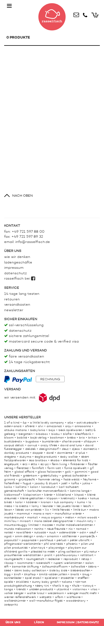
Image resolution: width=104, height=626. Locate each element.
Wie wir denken (17, 257)
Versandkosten (17, 304)
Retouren (12, 299)
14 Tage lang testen (21, 294)
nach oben (22, 195)
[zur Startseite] (52, 15)
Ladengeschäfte (18, 262)
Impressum (14, 268)
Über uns (13, 622)
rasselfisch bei (17, 278)
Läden (39, 622)
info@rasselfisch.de (32, 242)
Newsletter (13, 310)
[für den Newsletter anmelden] (76, 14)
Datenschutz (15, 273)
